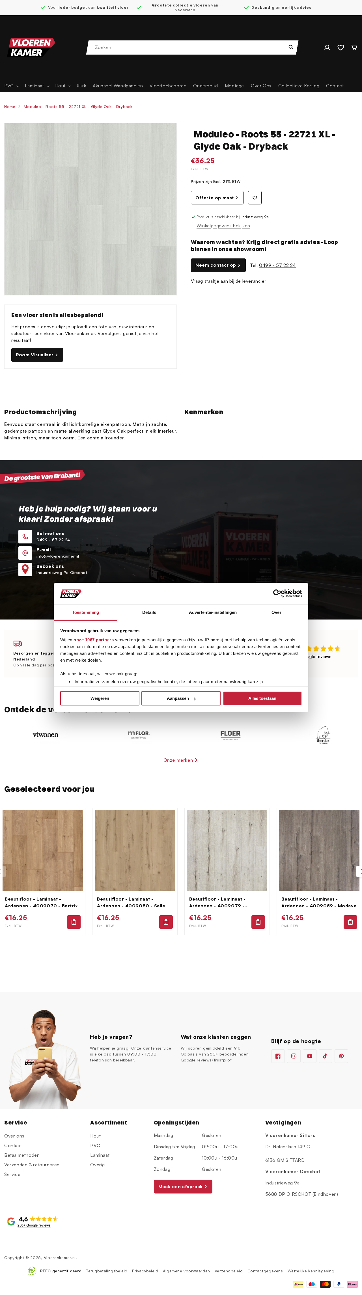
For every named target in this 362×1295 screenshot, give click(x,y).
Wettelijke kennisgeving (311, 1270)
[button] (11, 85)
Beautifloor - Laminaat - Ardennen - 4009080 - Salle (131, 902)
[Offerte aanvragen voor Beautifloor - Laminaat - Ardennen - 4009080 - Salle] (166, 922)
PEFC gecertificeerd (61, 1270)
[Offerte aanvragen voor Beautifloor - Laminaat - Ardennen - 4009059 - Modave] (350, 922)
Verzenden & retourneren (32, 1164)
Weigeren (99, 698)
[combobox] (193, 47)
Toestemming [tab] (85, 612)
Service (12, 1174)
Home (9, 106)
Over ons (14, 1135)
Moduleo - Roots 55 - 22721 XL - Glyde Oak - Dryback (78, 106)
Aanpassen (178, 698)
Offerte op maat (214, 197)
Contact (13, 1145)
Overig (97, 1164)
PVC (95, 1145)
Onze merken (178, 760)
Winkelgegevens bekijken (223, 225)
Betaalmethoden (22, 1155)
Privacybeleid (145, 1270)
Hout (95, 1135)
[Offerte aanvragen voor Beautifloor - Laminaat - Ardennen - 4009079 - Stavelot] (258, 922)
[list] (181, 871)
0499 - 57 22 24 (277, 265)
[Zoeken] (291, 47)
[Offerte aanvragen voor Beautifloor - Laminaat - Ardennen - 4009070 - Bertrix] (74, 922)
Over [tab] (276, 612)
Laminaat (99, 1155)
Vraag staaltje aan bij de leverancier (228, 281)
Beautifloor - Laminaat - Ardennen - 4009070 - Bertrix (41, 902)
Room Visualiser (35, 354)
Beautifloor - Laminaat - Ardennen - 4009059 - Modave (319, 902)
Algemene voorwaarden (186, 1270)
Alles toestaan (262, 698)
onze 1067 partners (94, 639)
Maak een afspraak (180, 1186)
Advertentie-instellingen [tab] (213, 612)
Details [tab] (149, 612)
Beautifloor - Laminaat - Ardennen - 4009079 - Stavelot (217, 902)
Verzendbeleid (229, 1270)
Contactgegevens (265, 1270)
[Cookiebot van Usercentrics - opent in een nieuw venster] (277, 594)
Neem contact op (215, 265)
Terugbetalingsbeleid (107, 1270)
